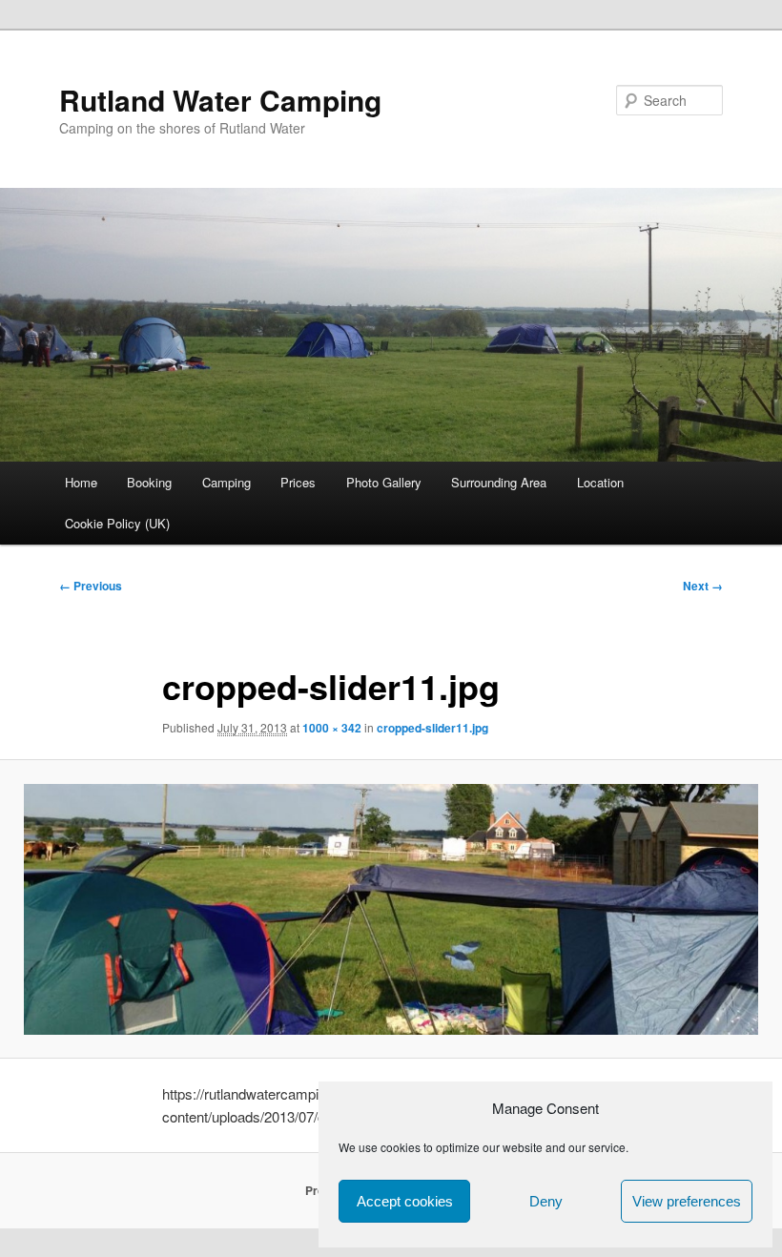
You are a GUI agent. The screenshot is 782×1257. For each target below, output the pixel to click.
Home (81, 482)
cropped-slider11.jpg (432, 727)
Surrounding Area (498, 482)
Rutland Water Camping (220, 99)
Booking (149, 482)
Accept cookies (405, 1201)
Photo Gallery (384, 482)
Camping (226, 482)
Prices (298, 482)
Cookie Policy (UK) (117, 523)
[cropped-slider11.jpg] (391, 909)
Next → (703, 585)
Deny (546, 1201)
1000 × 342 (331, 727)
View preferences (686, 1201)
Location (600, 482)
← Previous (90, 585)
